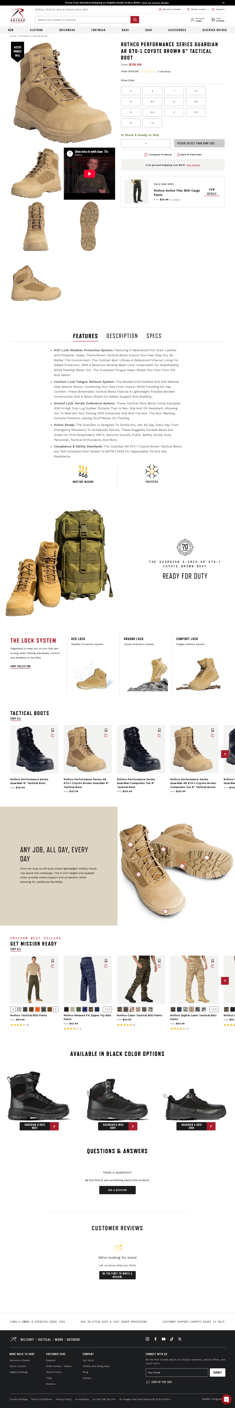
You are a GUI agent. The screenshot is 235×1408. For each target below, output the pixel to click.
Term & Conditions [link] (41, 1399)
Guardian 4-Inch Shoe (191, 1126)
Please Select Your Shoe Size (196, 143)
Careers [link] (87, 1378)
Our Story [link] (88, 1360)
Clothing (36, 30)
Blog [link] (85, 1372)
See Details (193, 165)
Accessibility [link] (82, 1399)
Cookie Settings (19, 1399)
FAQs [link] (49, 1378)
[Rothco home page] (18, 15)
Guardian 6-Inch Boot (113, 1126)
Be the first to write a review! (117, 1275)
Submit (217, 1372)
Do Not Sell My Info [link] (104, 1399)
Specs (154, 335)
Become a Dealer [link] (20, 1360)
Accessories (177, 30)
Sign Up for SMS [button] (161, 1382)
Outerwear (67, 30)
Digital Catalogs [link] (19, 1372)
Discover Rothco (215, 30)
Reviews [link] (50, 1383)
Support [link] (51, 1360)
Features (85, 335)
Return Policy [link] (53, 1372)
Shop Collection (20, 666)
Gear (148, 30)
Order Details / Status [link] (59, 1366)
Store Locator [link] (18, 1366)
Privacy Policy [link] (64, 1399)
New (11, 30)
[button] (117, 3)
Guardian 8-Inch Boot (35, 1126)
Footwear (99, 30)
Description (122, 335)
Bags (125, 30)
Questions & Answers (117, 1151)
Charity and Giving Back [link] (96, 1366)
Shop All (15, 718)
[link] (170, 9)
